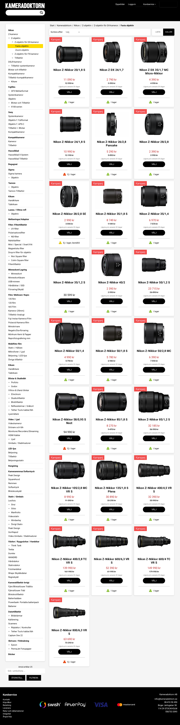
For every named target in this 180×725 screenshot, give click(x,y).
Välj (69, 92)
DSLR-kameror (15, 62)
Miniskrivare (14, 326)
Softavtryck (13, 487)
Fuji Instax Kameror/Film (19, 318)
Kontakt (6, 699)
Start (52, 25)
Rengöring (13, 466)
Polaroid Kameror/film (18, 322)
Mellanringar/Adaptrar (18, 219)
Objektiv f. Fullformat (18, 120)
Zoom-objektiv (22, 50)
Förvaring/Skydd (15, 289)
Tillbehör (12, 145)
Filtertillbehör (14, 264)
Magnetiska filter (16, 248)
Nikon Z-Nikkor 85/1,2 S (154, 419)
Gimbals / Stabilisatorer (19, 443)
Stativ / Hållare (15, 348)
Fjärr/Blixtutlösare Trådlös (20, 586)
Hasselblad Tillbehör (18, 158)
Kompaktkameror (16, 73)
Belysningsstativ (16, 460)
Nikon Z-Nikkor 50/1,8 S (112, 351)
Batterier (12, 606)
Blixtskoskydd (14, 491)
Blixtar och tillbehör (17, 69)
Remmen (12, 483)
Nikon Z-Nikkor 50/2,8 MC (154, 351)
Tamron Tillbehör (16, 191)
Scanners (12, 623)
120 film (12, 303)
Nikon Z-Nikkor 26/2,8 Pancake (111, 143)
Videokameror (15, 423)
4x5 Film (12, 307)
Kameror (12, 141)
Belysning (12, 452)
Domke (11, 553)
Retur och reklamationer (13, 711)
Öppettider (120, 4)
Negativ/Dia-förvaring (18, 330)
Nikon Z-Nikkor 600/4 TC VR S (154, 560)
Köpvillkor (7, 702)
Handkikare (13, 200)
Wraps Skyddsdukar (17, 573)
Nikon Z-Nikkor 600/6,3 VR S (111, 560)
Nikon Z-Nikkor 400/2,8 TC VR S (69, 560)
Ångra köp (7, 716)
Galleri (168, 32)
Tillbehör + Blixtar (16, 128)
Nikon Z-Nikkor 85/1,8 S (112, 419)
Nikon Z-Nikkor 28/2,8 (154, 142)
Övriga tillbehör (15, 359)
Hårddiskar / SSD (16, 285)
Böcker (11, 654)
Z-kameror (13, 34)
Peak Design (14, 475)
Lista (158, 32)
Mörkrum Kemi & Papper (19, 334)
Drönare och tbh (15, 427)
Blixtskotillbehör (16, 594)
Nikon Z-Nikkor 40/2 (111, 282)
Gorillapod (13, 532)
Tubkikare (12, 204)
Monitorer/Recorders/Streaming (23, 431)
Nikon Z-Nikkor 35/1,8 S (112, 214)
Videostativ (13, 516)
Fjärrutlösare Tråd (16, 590)
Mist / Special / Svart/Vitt (20, 244)
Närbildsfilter (14, 240)
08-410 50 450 (170, 702)
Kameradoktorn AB (168, 694)
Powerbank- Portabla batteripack (23, 602)
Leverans (7, 708)
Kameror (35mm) (16, 310)
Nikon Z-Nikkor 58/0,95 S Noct (69, 421)
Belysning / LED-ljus (17, 355)
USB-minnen (14, 281)
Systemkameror (15, 95)
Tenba (11, 549)
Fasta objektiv (22, 46)
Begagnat (12, 164)
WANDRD (12, 557)
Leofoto (12, 500)
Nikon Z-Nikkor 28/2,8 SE (69, 214)
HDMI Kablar (14, 435)
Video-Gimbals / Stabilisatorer (22, 536)
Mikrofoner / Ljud (16, 351)
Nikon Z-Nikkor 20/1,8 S (69, 70)
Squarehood (14, 479)
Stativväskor (14, 565)
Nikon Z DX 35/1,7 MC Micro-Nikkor (154, 71)
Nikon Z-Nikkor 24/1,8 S (69, 142)
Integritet (7, 714)
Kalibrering (13, 619)
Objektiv (12, 99)
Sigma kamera (15, 173)
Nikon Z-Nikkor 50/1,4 (69, 351)
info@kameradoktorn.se (166, 699)
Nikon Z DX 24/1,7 (112, 70)
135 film (12, 299)
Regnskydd (13, 577)
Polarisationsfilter (16, 232)
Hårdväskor (13, 561)
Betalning (7, 705)
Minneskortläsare (16, 277)
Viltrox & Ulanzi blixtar (18, 390)
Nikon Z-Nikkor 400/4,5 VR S (154, 489)
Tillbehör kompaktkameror (20, 77)
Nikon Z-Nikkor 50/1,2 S (154, 282)
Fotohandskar (14, 569)
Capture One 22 (15, 635)
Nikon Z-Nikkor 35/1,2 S (69, 282)
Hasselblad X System (18, 155)
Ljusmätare (13, 414)
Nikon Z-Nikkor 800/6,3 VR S (69, 632)
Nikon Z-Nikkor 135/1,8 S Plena (111, 489)
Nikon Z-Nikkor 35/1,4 (154, 214)
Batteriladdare (14, 598)
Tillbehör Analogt (16, 314)
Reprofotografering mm (19, 338)
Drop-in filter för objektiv (19, 252)
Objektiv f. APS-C (16, 124)
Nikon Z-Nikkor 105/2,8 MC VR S (69, 489)
